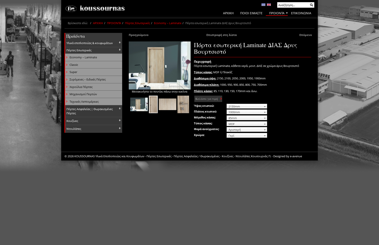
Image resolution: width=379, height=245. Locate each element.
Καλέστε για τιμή (206, 99)
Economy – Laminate (167, 23)
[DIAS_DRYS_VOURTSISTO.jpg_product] (153, 104)
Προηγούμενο (138, 35)
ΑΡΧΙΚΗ (98, 23)
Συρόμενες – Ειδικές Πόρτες (88, 79)
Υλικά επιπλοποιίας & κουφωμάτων (89, 43)
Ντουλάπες (73, 129)
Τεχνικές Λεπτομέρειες (84, 102)
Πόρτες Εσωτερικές (137, 23)
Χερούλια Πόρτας (81, 87)
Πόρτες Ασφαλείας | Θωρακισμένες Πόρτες (89, 111)
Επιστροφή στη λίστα (221, 35)
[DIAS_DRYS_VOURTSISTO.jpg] (139, 104)
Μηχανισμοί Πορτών (83, 94)
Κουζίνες (72, 121)
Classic (74, 65)
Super (73, 72)
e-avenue (296, 156)
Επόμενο (305, 35)
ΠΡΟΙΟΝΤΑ (114, 23)
